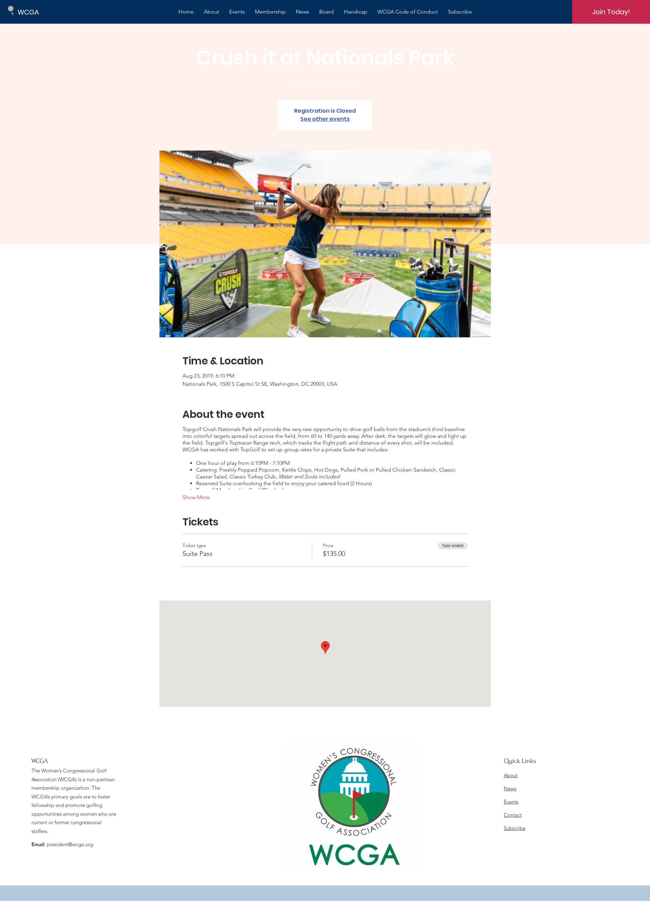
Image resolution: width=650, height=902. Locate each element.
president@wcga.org (70, 844)
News (510, 788)
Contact (513, 815)
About (511, 775)
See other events (325, 119)
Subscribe (514, 828)
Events (511, 801)
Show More (196, 497)
